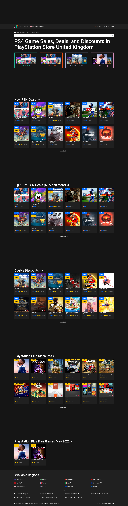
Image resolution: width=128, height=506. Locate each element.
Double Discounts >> (28, 270)
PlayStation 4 (24, 26)
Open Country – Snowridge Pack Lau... (106, 374)
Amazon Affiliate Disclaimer (51, 503)
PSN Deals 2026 (20, 503)
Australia (20, 479)
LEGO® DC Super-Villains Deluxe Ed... (38, 118)
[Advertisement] (64, 12)
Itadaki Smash (103, 117)
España (19, 483)
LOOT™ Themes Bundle (88, 398)
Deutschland (97, 479)
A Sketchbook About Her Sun (88, 313)
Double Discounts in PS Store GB (99, 493)
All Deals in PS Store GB (46, 493)
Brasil (44, 479)
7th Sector (85, 141)
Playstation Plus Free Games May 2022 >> (43, 441)
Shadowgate (35, 312)
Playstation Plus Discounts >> (35, 356)
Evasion (51, 117)
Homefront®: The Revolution (53, 142)
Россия (70, 486)
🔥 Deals (97, 26)
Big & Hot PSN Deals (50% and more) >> (42, 185)
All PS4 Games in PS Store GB (73, 497)
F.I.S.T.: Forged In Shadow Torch (55, 374)
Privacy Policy (29, 503)
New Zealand (97, 483)
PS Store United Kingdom (21, 493)
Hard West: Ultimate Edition (72, 117)
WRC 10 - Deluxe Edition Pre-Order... (71, 374)
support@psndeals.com (107, 503)
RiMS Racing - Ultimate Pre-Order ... (89, 374)
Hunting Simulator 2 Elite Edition (55, 313)
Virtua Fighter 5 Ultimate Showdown (20, 398)
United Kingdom (37, 26)
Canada (70, 479)
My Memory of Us (70, 288)
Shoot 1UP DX (103, 312)
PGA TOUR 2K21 (86, 117)
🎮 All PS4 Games (109, 26)
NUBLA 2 (102, 141)
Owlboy (16, 141)
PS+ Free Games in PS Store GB (48, 497)
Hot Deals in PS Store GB (72, 493)
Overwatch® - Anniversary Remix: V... (21, 118)
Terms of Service (38, 503)
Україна (96, 486)
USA (44, 486)
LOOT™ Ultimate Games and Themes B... (105, 398)
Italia (69, 483)
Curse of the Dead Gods (37, 374)
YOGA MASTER (103, 288)
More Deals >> (64, 151)
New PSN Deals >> (27, 99)
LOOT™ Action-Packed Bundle (71, 398)
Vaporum (17, 312)
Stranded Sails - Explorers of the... (72, 313)
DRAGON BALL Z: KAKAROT (72, 141)
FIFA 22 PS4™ (18, 374)
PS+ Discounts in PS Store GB (22, 497)
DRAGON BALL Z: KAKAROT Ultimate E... (89, 289)
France (44, 483)
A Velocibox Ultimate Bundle (54, 398)
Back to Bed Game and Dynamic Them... (37, 398)
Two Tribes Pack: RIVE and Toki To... (38, 142)
